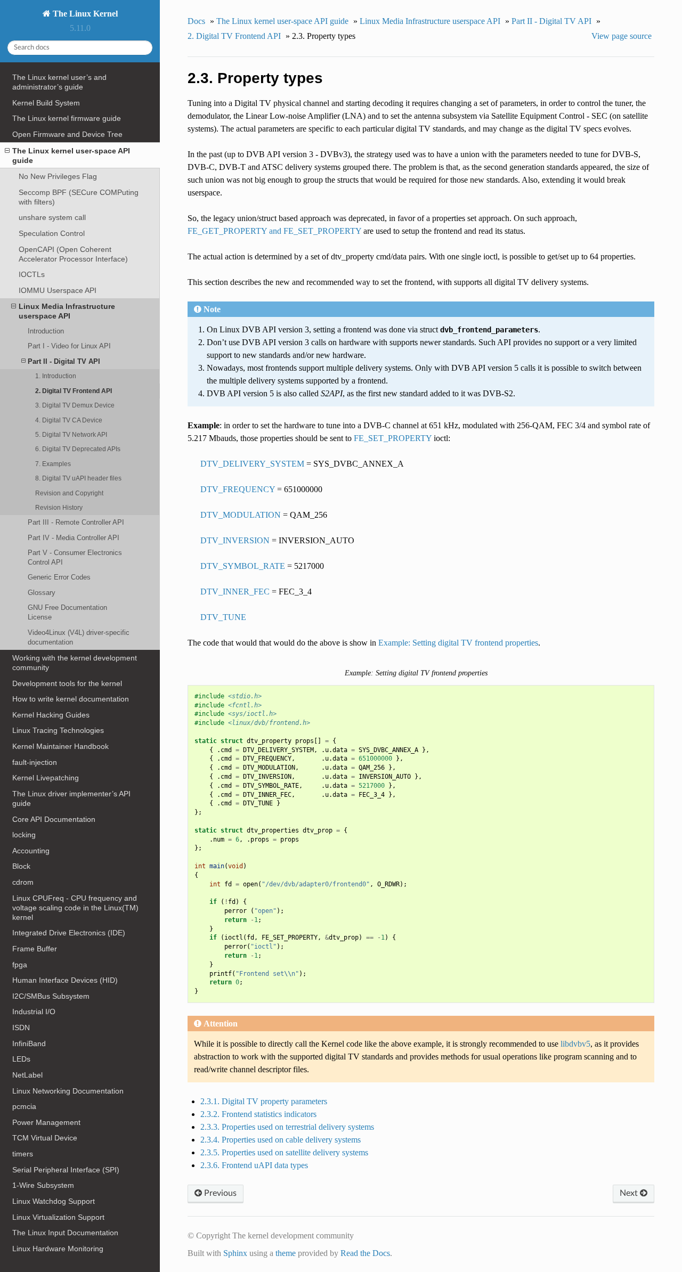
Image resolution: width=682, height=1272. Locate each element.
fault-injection (34, 762)
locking (24, 834)
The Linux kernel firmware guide (66, 118)
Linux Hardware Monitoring (57, 1248)
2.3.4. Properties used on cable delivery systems (280, 1139)
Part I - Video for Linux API (69, 346)
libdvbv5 (575, 1043)
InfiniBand (29, 1043)
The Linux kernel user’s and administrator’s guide (59, 82)
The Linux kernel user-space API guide (71, 155)
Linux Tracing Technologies (58, 730)
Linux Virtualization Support (58, 1217)
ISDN (21, 1027)
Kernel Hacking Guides (51, 715)
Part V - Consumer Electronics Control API (75, 557)
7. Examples (53, 463)
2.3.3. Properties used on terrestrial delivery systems (287, 1126)
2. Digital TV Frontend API (73, 390)
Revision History (59, 507)
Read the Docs (365, 1253)
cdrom (23, 882)
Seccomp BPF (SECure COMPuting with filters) (79, 197)
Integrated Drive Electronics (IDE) (68, 932)
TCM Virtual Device (44, 1138)
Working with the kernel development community (74, 663)
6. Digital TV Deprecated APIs (77, 448)
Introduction (46, 331)
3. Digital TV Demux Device (75, 405)
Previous (219, 1193)
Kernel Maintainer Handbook (60, 746)
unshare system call (52, 217)
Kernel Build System (46, 103)
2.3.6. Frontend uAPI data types (254, 1165)
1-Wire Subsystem (43, 1185)
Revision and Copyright (69, 493)
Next (630, 1193)
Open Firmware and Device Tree (67, 134)
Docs (196, 21)
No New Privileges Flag (58, 176)
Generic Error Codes (59, 577)
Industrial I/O (33, 1011)
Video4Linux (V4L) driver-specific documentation (78, 637)
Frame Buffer (34, 948)
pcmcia (24, 1106)
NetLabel (27, 1075)
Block (21, 866)
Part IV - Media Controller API (73, 538)
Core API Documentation (53, 819)
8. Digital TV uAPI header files (78, 478)
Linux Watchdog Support (53, 1201)
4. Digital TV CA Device (68, 420)
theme (285, 1253)
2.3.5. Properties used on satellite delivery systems (284, 1152)
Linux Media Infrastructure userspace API (67, 311)
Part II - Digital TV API (64, 361)
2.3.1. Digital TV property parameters (263, 1101)
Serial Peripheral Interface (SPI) (65, 1169)
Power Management (46, 1122)
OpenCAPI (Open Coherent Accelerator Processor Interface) (73, 254)
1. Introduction (55, 375)
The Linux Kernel (84, 13)
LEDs (21, 1059)
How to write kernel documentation (70, 699)
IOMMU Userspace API (57, 290)
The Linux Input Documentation (65, 1232)
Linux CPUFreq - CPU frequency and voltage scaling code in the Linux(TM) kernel (75, 908)
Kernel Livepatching (45, 777)
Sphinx (235, 1253)
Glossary (41, 593)
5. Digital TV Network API (71, 434)
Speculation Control (52, 233)
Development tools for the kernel (67, 683)
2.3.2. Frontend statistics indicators (258, 1114)
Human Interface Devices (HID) (65, 980)
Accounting (31, 850)
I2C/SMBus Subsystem (51, 996)
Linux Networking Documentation (68, 1091)
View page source (621, 35)
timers (22, 1153)
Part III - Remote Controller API (76, 522)
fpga (19, 964)
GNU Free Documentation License (67, 612)
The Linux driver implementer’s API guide (71, 798)
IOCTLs (32, 274)
